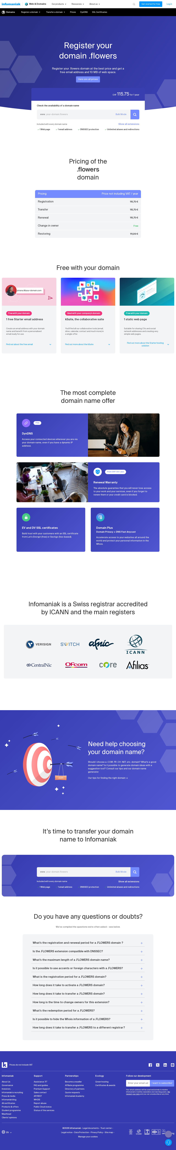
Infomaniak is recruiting (12, 1093)
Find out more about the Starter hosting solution (145, 344)
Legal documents (91, 1128)
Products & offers (10, 1107)
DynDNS (84, 12)
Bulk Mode (121, 114)
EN (7, 1132)
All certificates (8, 1103)
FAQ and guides (41, 1085)
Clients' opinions (9, 1118)
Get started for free (150, 4)
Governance (7, 1085)
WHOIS (37, 1100)
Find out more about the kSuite (79, 344)
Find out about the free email (19, 344)
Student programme (11, 1110)
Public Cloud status (43, 1107)
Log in (169, 4)
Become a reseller (73, 1082)
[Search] (134, 4)
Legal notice (66, 1132)
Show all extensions (128, 124)
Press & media (8, 1096)
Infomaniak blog (9, 1100)
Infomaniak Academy (74, 1096)
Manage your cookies (88, 1137)
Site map (109, 1132)
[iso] (156, 1132)
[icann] (139, 1132)
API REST (38, 1096)
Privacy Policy (97, 1132)
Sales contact (40, 1093)
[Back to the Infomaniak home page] (11, 4)
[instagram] (172, 1065)
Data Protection (81, 1132)
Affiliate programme (74, 1085)
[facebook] (150, 1065)
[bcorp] (130, 1132)
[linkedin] (165, 1065)
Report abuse (40, 1103)
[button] (88, 943)
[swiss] (147, 1132)
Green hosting (101, 1082)
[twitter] (157, 1065)
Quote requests (72, 1093)
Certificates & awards (105, 1085)
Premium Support (42, 1089)
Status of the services (44, 1110)
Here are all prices (88, 79)
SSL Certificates (99, 12)
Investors (6, 1089)
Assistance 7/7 (40, 1082)
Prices (73, 12)
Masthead (6, 1114)
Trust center (106, 1128)
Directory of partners (74, 1089)
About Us (6, 1082)
